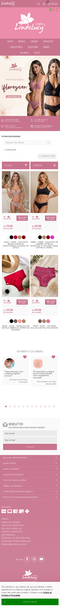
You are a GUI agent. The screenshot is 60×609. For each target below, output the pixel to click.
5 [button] (23, 406)
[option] (30, 86)
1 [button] (27, 112)
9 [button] (40, 406)
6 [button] (27, 406)
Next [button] (57, 379)
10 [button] (45, 406)
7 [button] (32, 406)
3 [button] (14, 406)
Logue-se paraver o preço (22, 218)
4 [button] (19, 406)
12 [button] (54, 406)
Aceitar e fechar (30, 602)
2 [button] (32, 112)
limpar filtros (48, 156)
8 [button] (36, 406)
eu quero (30, 447)
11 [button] (49, 406)
